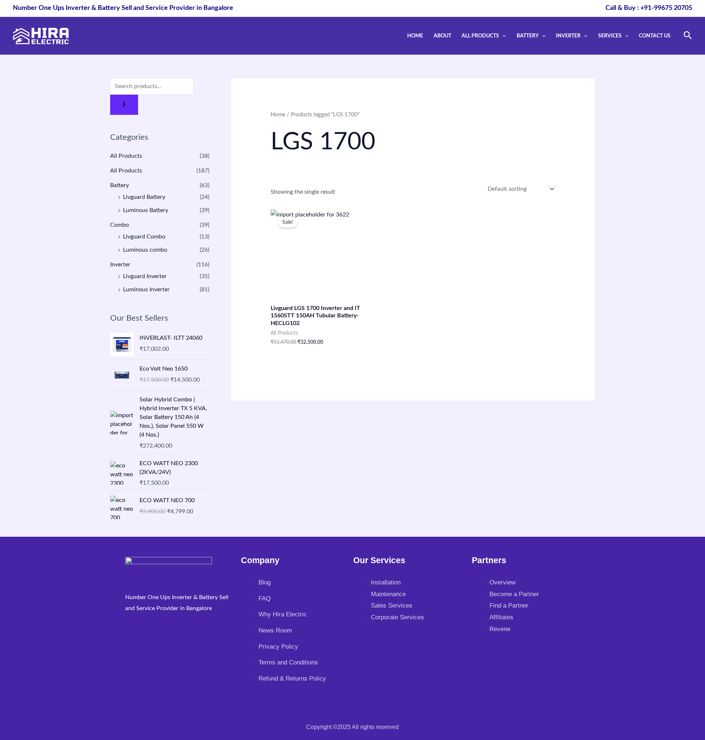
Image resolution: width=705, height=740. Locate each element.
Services (610, 36)
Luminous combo (145, 250)
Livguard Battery (144, 197)
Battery (528, 36)
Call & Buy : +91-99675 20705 (648, 8)
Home (415, 36)
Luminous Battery (145, 210)
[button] (502, 36)
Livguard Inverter (145, 276)
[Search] (124, 105)
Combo (119, 225)
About (442, 36)
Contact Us (654, 36)
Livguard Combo (144, 237)
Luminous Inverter (146, 289)
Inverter (568, 36)
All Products (480, 36)
